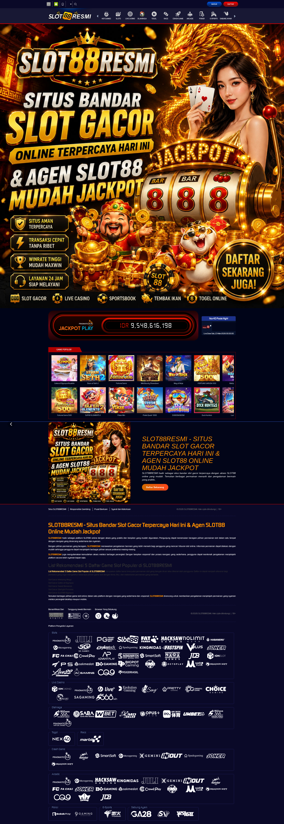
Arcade (190, 18)
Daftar (230, 4)
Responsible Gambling (80, 509)
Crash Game (178, 18)
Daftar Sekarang (155, 487)
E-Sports (214, 18)
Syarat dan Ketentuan (121, 509)
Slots (118, 18)
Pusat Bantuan (100, 509)
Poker (202, 18)
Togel (154, 18)
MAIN (66, 368)
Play (87, 328)
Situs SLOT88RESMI (57, 509)
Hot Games (106, 18)
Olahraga (142, 18)
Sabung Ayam (226, 18)
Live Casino (130, 18)
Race (166, 18)
